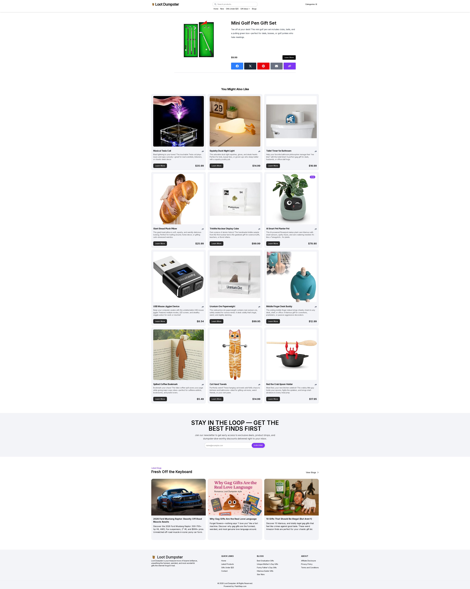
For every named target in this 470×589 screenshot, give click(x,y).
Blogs (254, 9)
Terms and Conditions (310, 567)
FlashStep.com (240, 586)
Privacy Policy (306, 564)
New (222, 9)
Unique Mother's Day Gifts (267, 564)
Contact (224, 571)
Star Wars (261, 574)
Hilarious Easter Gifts (265, 571)
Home (216, 9)
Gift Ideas (244, 9)
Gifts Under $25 (232, 9)
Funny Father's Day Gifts (267, 567)
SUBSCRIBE (258, 445)
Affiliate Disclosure (308, 561)
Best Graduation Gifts (265, 561)
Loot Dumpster (167, 4)
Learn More (289, 57)
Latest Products (227, 564)
